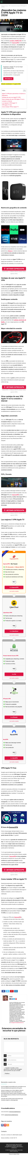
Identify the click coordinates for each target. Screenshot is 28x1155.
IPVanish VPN (7, 698)
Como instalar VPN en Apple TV (10, 107)
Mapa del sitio (19, 1144)
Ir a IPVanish (14, 717)
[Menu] (2, 2)
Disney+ (10, 251)
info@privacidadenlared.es (15, 1111)
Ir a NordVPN (14, 758)
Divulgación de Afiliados (11, 1145)
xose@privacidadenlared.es (17, 1022)
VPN (9, 5)
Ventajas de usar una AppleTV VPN (11, 97)
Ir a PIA (14, 674)
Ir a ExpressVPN (14, 587)
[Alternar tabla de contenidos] (24, 90)
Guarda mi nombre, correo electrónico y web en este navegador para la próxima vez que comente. (13, 1069)
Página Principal (4, 5)
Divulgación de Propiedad (10, 1146)
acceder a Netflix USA (15, 40)
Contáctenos (14, 1147)
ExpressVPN (15, 42)
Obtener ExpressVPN (15, 269)
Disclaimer (19, 1145)
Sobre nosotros (19, 1146)
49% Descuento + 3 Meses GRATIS (14, 567)
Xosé (10, 996)
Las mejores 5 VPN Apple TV (9, 103)
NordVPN (5, 739)
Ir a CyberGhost (14, 631)
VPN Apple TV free (7, 105)
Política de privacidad (10, 1144)
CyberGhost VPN (7, 612)
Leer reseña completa (14, 591)
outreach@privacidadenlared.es (11, 1114)
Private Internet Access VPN (10, 655)
